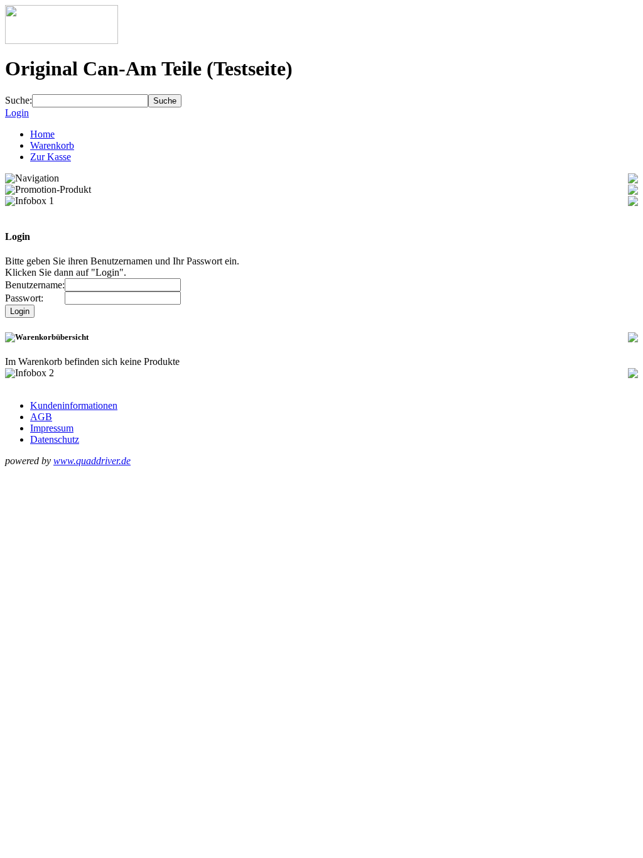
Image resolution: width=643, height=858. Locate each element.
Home (42, 134)
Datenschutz (54, 439)
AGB (41, 416)
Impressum (51, 428)
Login (17, 112)
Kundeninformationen (73, 405)
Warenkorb (52, 145)
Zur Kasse (50, 156)
